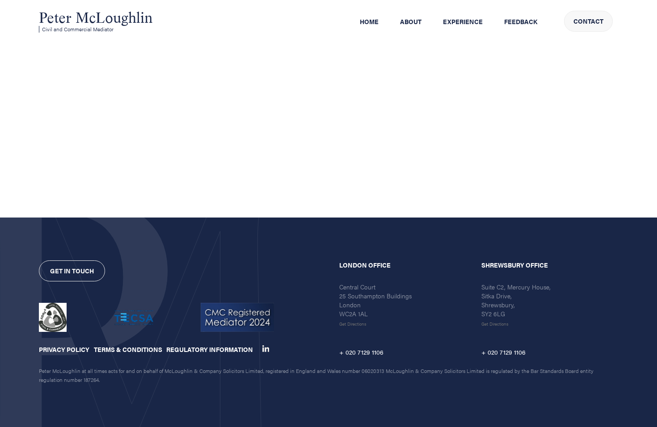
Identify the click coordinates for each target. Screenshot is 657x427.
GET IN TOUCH (72, 270)
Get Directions (352, 324)
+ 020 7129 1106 (361, 351)
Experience (463, 21)
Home (369, 21)
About (410, 21)
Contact (588, 21)
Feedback (520, 21)
